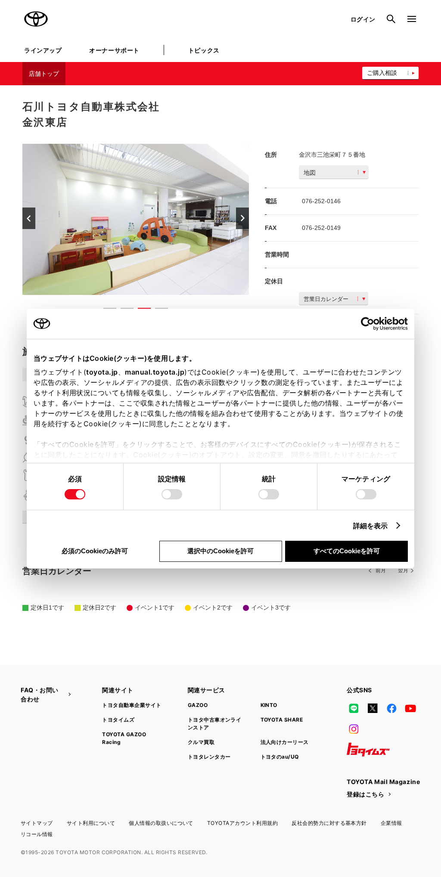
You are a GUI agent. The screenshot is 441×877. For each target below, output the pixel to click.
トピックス (204, 50)
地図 (310, 172)
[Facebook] (391, 708)
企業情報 (391, 823)
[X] (372, 708)
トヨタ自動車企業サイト (131, 705)
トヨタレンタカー (209, 756)
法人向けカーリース (285, 742)
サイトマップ (37, 823)
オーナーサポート (114, 50)
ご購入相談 (382, 72)
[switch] (171, 494)
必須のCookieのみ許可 (95, 551)
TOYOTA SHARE (282, 719)
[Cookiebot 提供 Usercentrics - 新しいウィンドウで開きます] (370, 324)
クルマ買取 (201, 742)
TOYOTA (36, 18)
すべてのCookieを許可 (347, 551)
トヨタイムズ (118, 719)
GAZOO (198, 705)
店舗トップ (44, 73)
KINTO (269, 705)
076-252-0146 (321, 201)
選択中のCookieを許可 (220, 551)
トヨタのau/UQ (280, 756)
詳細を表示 (370, 525)
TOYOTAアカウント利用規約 (242, 823)
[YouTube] (411, 708)
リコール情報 (37, 834)
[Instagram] (353, 729)
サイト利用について (91, 823)
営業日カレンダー (326, 299)
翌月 (403, 570)
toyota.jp (102, 372)
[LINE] (353, 708)
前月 (381, 570)
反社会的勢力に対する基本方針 (329, 823)
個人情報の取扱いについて (161, 823)
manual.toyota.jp (154, 372)
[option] (135, 219)
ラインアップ (43, 50)
